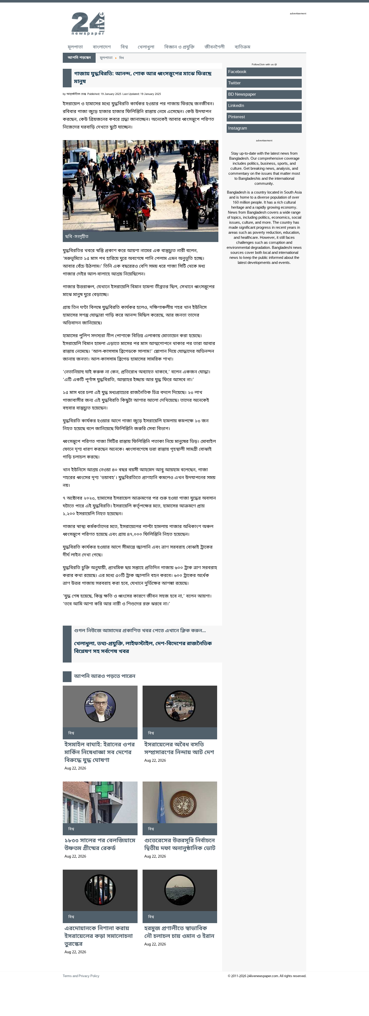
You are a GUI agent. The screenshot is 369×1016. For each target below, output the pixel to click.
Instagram (237, 128)
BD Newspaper (242, 94)
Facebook (237, 72)
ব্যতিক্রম (242, 47)
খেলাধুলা (146, 47)
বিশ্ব (124, 47)
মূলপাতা (75, 47)
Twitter (234, 83)
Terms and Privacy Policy (81, 976)
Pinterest (236, 117)
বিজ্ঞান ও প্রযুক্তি (179, 47)
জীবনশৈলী (215, 47)
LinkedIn (236, 106)
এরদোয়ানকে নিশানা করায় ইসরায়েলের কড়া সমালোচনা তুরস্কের (99, 936)
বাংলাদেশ (102, 47)
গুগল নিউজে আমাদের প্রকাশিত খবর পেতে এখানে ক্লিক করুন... (140, 631)
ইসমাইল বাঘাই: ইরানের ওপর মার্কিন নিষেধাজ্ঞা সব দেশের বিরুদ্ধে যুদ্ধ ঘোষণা (100, 752)
